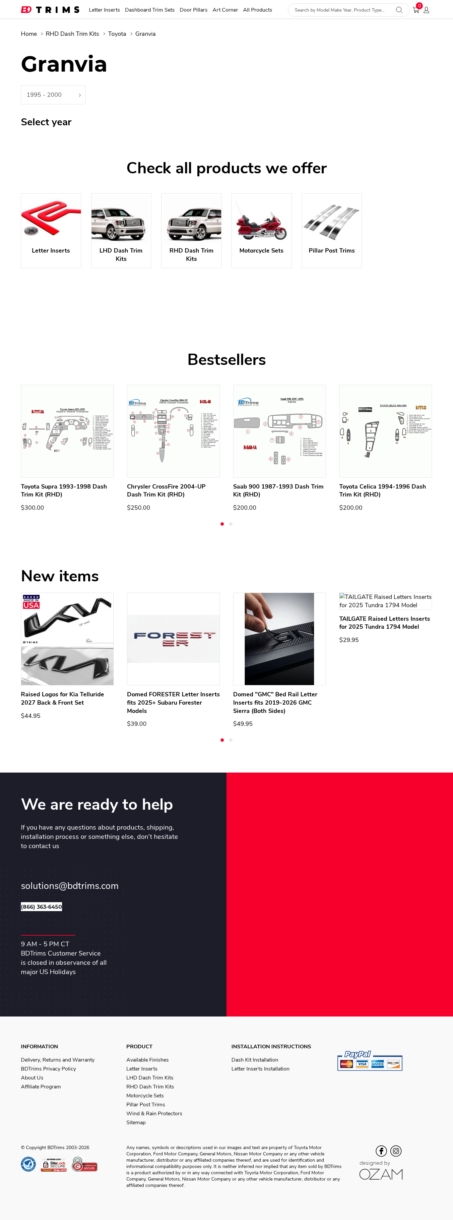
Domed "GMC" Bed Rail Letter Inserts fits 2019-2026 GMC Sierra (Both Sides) (275, 702)
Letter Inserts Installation (260, 1069)
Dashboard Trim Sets (150, 10)
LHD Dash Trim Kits (149, 1077)
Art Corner (225, 10)
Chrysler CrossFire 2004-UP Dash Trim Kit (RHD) (166, 491)
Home (29, 34)
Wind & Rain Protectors (154, 1113)
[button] (222, 524)
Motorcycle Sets (145, 1095)
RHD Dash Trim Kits (72, 34)
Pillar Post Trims (145, 1104)
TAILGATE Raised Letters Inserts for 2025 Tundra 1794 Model (384, 623)
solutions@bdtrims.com (70, 886)
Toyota (117, 34)
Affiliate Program (41, 1086)
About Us (32, 1077)
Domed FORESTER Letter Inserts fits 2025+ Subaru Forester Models (173, 702)
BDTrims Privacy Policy (48, 1069)
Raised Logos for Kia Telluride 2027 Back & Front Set (62, 698)
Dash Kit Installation (254, 1060)
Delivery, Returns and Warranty (58, 1060)
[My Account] (428, 10)
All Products (257, 10)
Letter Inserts (104, 10)
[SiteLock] (56, 1164)
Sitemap (136, 1122)
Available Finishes (147, 1060)
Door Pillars (194, 10)
